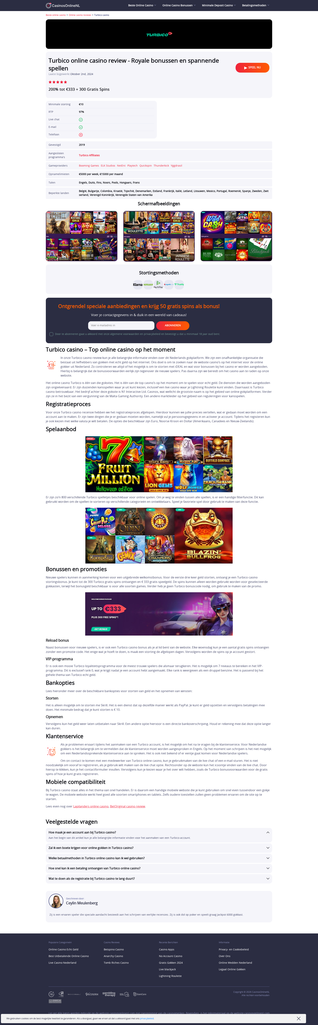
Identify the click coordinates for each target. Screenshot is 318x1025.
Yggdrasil (176, 166)
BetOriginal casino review (127, 806)
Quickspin (145, 166)
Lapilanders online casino (91, 806)
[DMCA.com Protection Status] (57, 1001)
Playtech (132, 166)
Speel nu (254, 67)
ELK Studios (108, 166)
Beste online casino (56, 15)
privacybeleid (147, 1018)
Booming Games (89, 166)
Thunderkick (161, 166)
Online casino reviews (80, 15)
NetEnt (121, 166)
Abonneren (173, 325)
